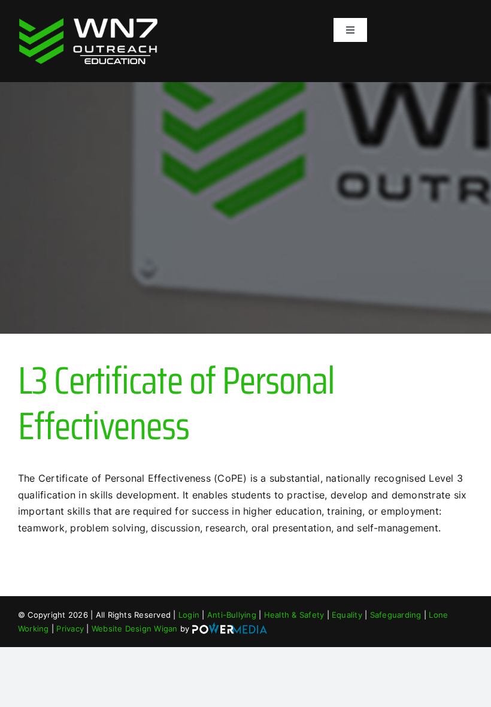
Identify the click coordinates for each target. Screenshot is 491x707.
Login (188, 615)
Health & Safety (294, 615)
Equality (347, 615)
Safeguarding (396, 615)
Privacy (70, 628)
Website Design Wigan (135, 628)
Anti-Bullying (231, 615)
